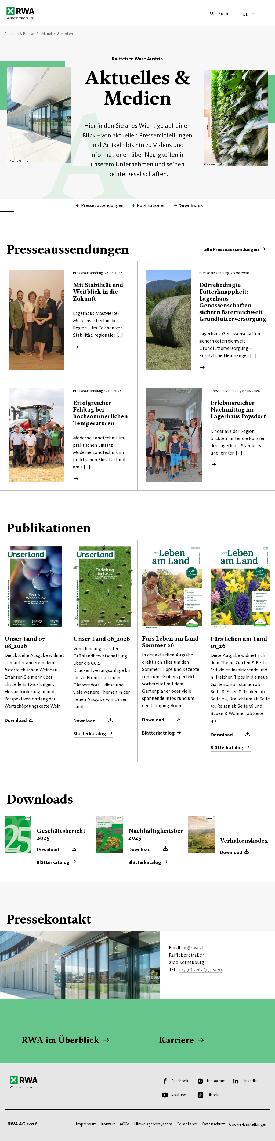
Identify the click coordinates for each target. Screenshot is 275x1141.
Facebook (179, 1080)
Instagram (216, 1080)
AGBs (125, 1124)
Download (16, 720)
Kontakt (108, 1124)
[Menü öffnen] (267, 13)
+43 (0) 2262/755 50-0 (200, 969)
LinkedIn (250, 1080)
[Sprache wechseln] (253, 13)
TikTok (212, 1094)
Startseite (22, 13)
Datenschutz (213, 1124)
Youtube (178, 1094)
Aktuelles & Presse (19, 33)
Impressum (86, 1124)
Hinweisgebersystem (153, 1124)
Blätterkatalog (89, 734)
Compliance (187, 1124)
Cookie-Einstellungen (248, 1124)
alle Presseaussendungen (231, 249)
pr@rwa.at (193, 948)
